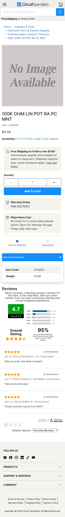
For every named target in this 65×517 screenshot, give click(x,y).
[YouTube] (35, 457)
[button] (4, 4)
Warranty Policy (15, 503)
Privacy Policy (33, 499)
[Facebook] (12, 457)
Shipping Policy (33, 503)
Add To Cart (32, 191)
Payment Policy (50, 503)
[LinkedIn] (23, 457)
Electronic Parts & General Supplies (29, 30)
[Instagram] (18, 457)
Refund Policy (49, 499)
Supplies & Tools (24, 26)
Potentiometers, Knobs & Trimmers (28, 34)
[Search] (60, 12)
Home (7, 26)
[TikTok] (29, 457)
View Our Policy (20, 206)
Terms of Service (16, 499)
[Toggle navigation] (4, 4)
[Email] (6, 457)
